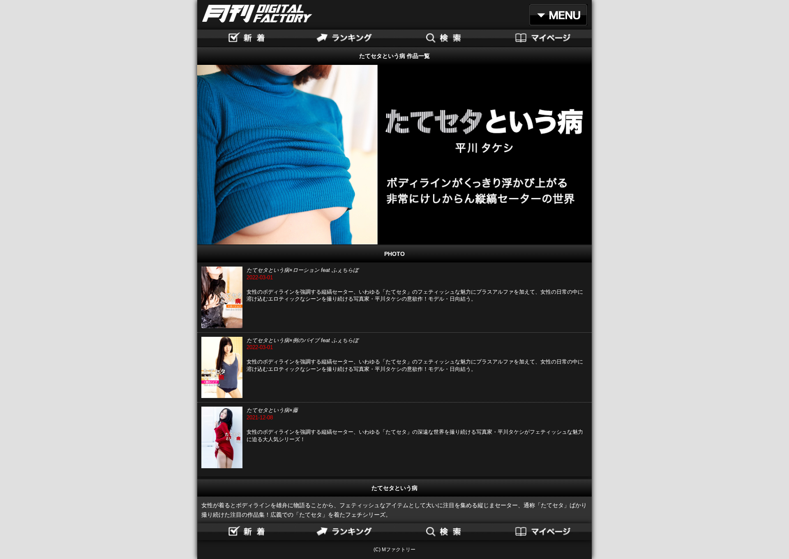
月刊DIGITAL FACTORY (257, 13)
